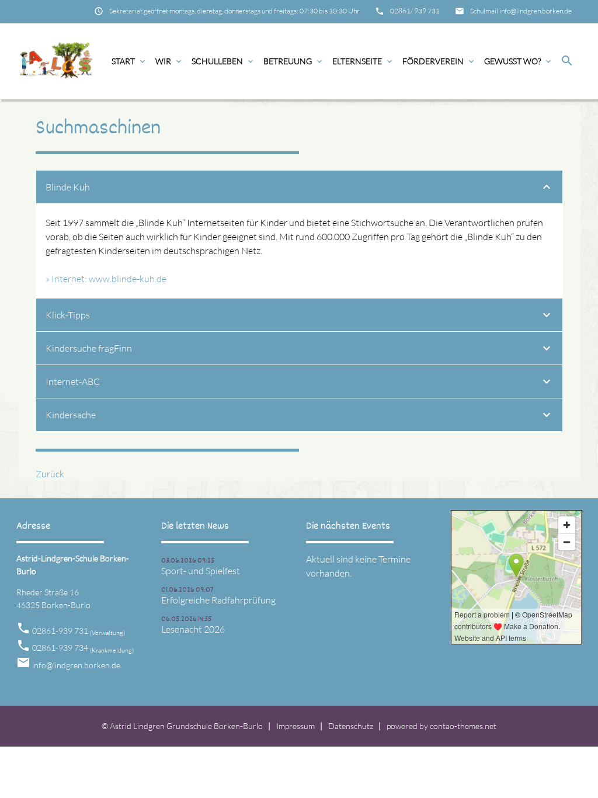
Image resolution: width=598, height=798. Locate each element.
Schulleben (223, 61)
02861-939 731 (78, 631)
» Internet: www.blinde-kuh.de (106, 278)
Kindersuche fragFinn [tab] (89, 348)
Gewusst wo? (518, 61)
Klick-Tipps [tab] (68, 315)
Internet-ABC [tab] (73, 381)
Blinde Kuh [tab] (68, 187)
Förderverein (439, 61)
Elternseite (363, 61)
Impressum (295, 726)
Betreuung (293, 61)
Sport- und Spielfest (200, 570)
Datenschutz (350, 726)
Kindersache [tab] (71, 415)
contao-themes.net (463, 726)
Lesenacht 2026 (193, 629)
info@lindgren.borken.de (76, 665)
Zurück (50, 474)
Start (129, 61)
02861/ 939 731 (415, 10)
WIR (169, 61)
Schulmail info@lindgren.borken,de (521, 10)
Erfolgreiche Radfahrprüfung (218, 600)
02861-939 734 (83, 648)
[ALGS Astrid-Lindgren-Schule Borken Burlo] (56, 61)
